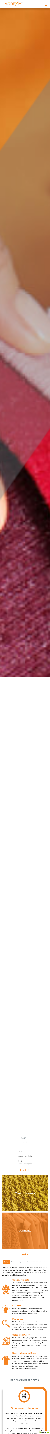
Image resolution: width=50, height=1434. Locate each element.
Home (20, 1151)
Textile (20, 1161)
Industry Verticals (25, 1156)
